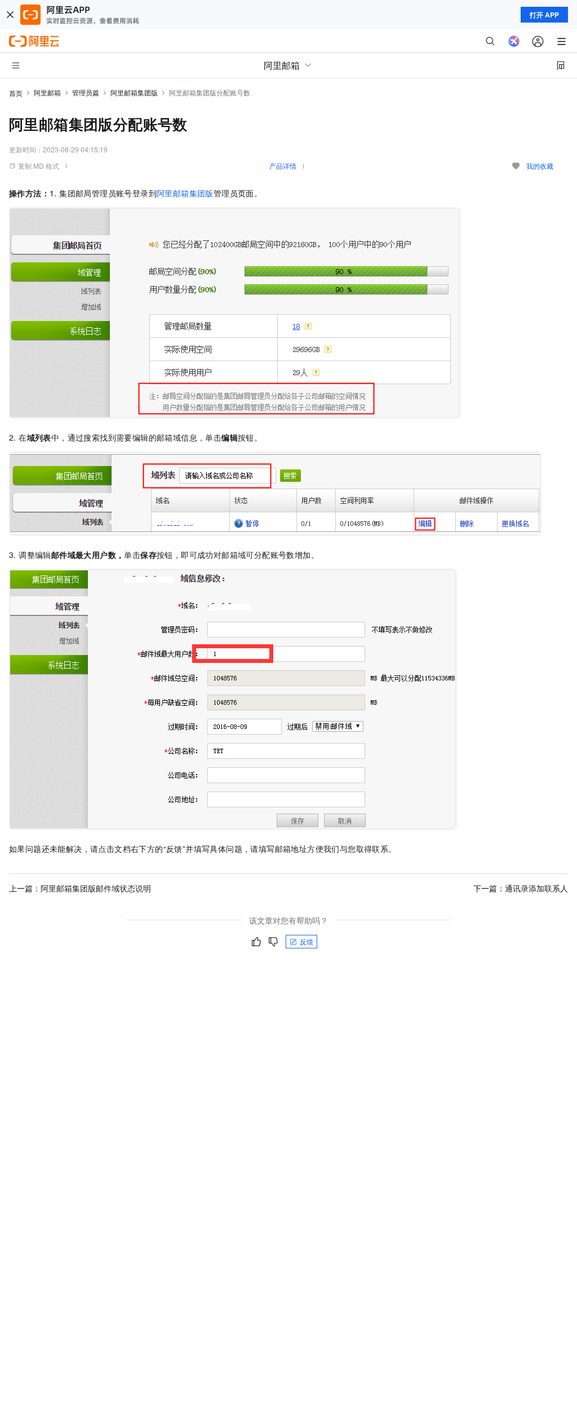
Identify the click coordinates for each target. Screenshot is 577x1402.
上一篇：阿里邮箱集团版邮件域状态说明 (80, 888)
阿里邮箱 (47, 92)
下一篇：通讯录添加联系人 (520, 888)
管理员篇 (85, 92)
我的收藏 (539, 165)
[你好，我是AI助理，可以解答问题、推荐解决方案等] (514, 41)
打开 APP (544, 15)
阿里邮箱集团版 (134, 92)
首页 (16, 93)
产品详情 (282, 165)
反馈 (306, 941)
